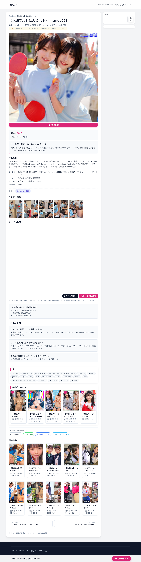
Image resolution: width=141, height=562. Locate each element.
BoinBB (58, 377)
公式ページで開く (70, 296)
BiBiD (37, 377)
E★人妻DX (74, 380)
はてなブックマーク (60, 434)
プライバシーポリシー (104, 5)
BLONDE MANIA (47, 377)
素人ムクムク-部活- (23, 191)
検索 (106, 14)
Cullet (84, 377)
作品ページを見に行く (88, 296)
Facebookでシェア (42, 434)
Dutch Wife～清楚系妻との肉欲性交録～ (23, 380)
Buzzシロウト (67, 377)
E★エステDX (53, 380)
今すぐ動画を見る (53, 125)
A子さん (23, 377)
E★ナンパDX (64, 380)
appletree (15, 377)
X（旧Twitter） (15, 434)
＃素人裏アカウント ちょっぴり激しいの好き (62, 373)
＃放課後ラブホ (27, 373)
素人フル (12, 16)
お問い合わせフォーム (123, 5)
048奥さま (91, 373)
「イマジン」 (15, 373)
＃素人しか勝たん (40, 373)
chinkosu (77, 377)
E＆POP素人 (42, 380)
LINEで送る (29, 434)
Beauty (31, 377)
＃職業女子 (81, 373)
